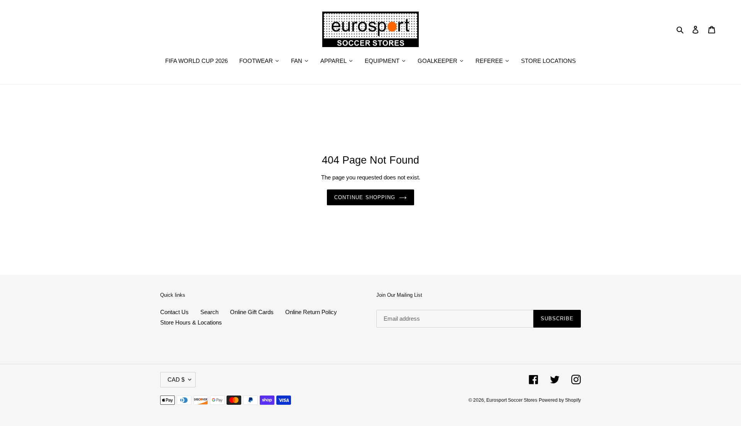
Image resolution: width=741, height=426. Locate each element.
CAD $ (175, 379)
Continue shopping (364, 197)
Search (209, 312)
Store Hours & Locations (191, 322)
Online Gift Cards (252, 312)
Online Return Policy (311, 312)
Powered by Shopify (560, 400)
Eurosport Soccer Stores (511, 400)
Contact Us (174, 312)
